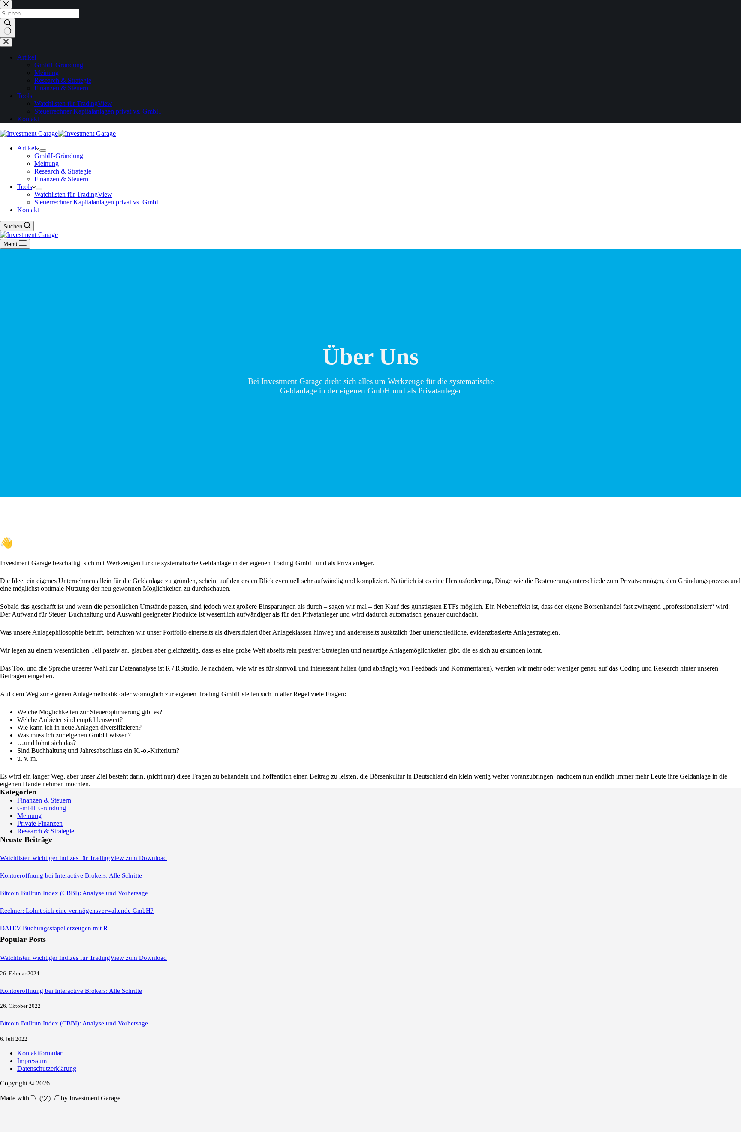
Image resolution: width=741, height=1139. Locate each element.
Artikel (26, 148)
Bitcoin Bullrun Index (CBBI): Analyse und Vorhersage (74, 893)
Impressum (32, 1060)
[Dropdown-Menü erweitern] (42, 150)
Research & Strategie (62, 171)
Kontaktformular (39, 1053)
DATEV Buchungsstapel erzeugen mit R (54, 928)
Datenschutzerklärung (46, 1068)
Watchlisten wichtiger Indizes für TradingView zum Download (83, 857)
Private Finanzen (40, 823)
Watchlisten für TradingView (73, 194)
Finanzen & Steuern (61, 179)
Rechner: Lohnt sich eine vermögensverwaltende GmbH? (77, 910)
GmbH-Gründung (58, 155)
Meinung (46, 163)
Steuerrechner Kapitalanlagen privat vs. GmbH (97, 202)
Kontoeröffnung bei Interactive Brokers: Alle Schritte (71, 875)
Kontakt (28, 209)
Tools (24, 186)
